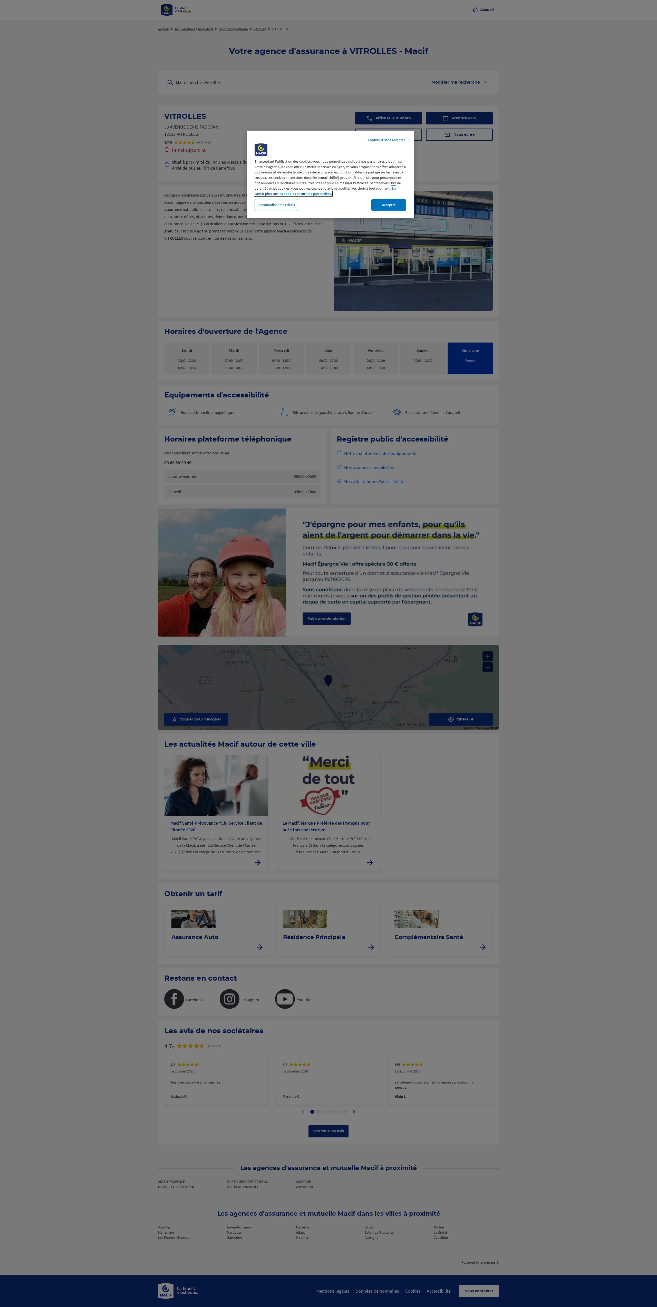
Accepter (388, 204)
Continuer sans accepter (386, 140)
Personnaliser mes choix (276, 204)
